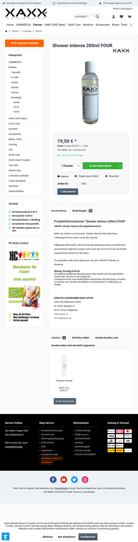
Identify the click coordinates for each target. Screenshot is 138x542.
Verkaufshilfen (16, 191)
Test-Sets (13, 165)
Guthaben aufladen (19, 175)
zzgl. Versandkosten (77, 150)
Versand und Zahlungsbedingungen (52, 436)
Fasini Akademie (17, 180)
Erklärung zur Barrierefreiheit (82, 436)
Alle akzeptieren (66, 536)
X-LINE (15, 77)
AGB (43, 446)
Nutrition (13, 128)
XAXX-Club (14, 154)
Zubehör (58, 337)
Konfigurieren (88, 536)
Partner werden (83, 450)
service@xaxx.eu (63, 318)
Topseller (16, 72)
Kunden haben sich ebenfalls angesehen (73, 345)
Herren (14, 92)
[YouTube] (63, 479)
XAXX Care (14, 123)
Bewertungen (82, 210)
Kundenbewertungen (52, 430)
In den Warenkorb (100, 165)
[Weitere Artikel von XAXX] (121, 51)
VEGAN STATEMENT (85, 454)
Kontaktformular (14, 446)
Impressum (47, 450)
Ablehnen (48, 536)
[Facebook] (53, 479)
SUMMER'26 (15, 62)
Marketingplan (82, 446)
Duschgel (16, 97)
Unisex (14, 82)
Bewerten (114, 176)
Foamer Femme (64, 380)
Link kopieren (68, 191)
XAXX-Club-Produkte (19, 160)
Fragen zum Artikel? (88, 176)
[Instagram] (85, 479)
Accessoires (15, 134)
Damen (15, 87)
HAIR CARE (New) (18, 118)
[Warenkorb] (129, 16)
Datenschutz (47, 442)
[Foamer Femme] (64, 365)
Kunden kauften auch (106, 337)
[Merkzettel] (121, 16)
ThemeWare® (88, 492)
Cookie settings (83, 430)
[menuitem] (129, 16)
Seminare (13, 186)
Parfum (12, 67)
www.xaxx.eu (61, 314)
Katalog (13, 144)
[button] (5, 536)
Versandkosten (61, 488)
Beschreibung (58, 210)
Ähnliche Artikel (80, 337)
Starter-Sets (15, 170)
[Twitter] (74, 479)
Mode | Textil (15, 139)
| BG (11, 149)
